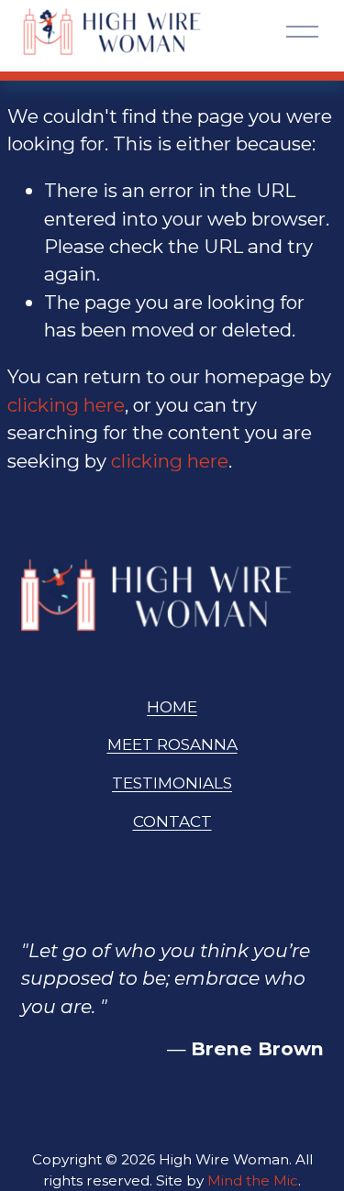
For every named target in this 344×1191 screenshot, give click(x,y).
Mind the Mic (252, 1180)
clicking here (66, 404)
